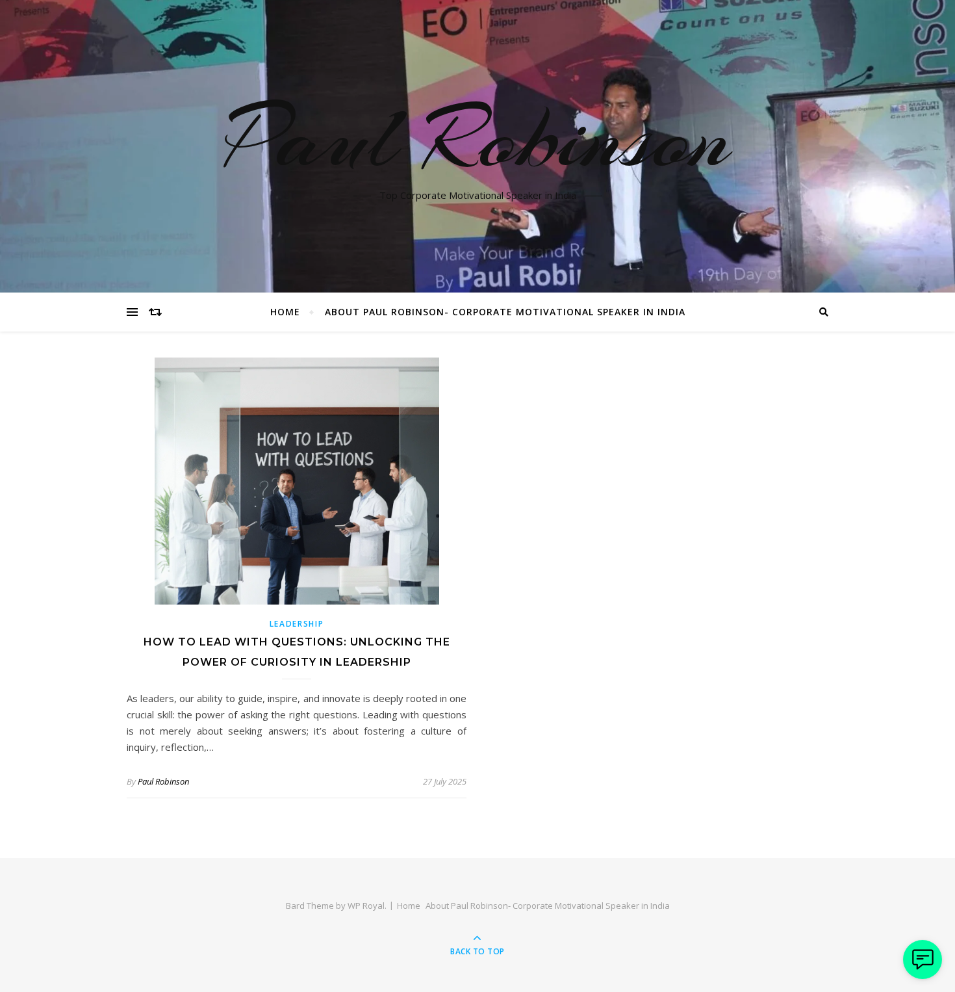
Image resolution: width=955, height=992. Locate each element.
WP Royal (366, 905)
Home (285, 312)
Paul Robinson (478, 138)
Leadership (297, 623)
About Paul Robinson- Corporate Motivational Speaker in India (505, 312)
